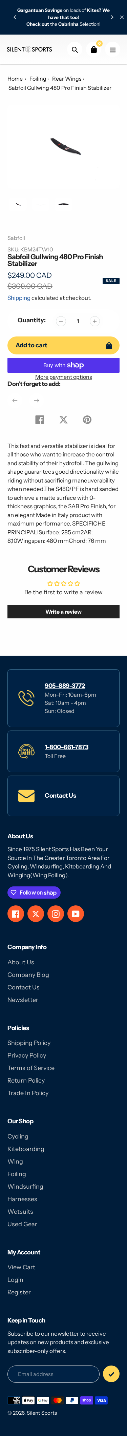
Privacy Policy (26, 1055)
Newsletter (22, 1000)
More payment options (63, 376)
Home (15, 78)
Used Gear (22, 1224)
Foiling (37, 78)
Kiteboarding (25, 1149)
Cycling (17, 1136)
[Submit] (111, 1374)
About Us (20, 962)
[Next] (111, 17)
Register (19, 1292)
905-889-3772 (65, 686)
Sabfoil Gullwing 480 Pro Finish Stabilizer (59, 87)
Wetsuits (20, 1211)
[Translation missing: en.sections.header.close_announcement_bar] (122, 17)
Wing (15, 1161)
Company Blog (28, 975)
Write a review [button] (63, 611)
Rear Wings (67, 78)
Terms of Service (31, 1068)
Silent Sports (42, 1413)
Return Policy (26, 1080)
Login (15, 1280)
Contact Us (60, 795)
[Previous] (15, 17)
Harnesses (22, 1199)
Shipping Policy (28, 1043)
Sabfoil (16, 237)
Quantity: (32, 320)
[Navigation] (112, 49)
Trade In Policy (27, 1093)
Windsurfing (25, 1186)
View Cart (21, 1267)
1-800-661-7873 (66, 747)
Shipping (18, 297)
